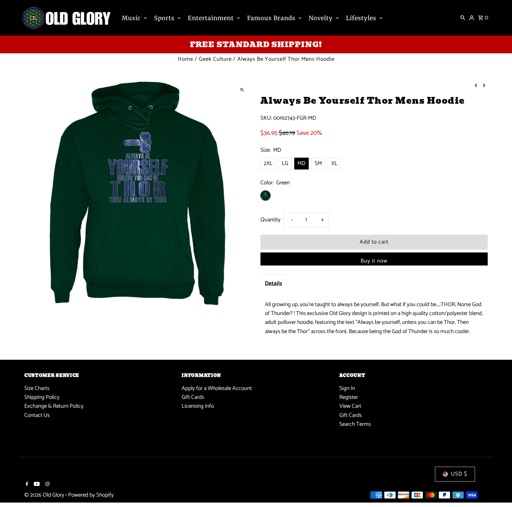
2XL (268, 163)
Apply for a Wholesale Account (217, 388)
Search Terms (355, 424)
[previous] (475, 85)
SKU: (266, 118)
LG (285, 163)
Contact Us (37, 415)
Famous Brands (271, 18)
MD (301, 163)
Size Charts (36, 388)
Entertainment (211, 18)
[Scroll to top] (499, 491)
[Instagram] (46, 485)
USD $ (459, 474)
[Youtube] (36, 485)
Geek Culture (215, 59)
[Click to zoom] (242, 89)
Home (185, 59)
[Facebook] (26, 485)
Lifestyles (361, 18)
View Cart (350, 406)
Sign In (347, 388)
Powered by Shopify (91, 495)
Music (131, 18)
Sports (164, 18)
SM (318, 163)
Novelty (321, 18)
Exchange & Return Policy (54, 406)
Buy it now (374, 261)
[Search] (463, 18)
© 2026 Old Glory (44, 495)
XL (334, 163)
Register (348, 397)
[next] (484, 85)
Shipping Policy (42, 397)
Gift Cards (193, 397)
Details (273, 283)
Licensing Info (198, 406)
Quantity (270, 219)
